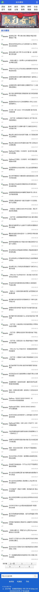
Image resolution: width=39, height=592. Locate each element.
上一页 (12, 564)
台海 (16, 10)
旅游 (36, 10)
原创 (3, 7)
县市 (3, 10)
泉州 (10, 7)
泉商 (23, 10)
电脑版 (19, 581)
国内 (23, 7)
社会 (36, 7)
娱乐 (16, 7)
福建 (10, 10)
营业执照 (26, 591)
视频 (29, 10)
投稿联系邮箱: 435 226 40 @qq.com (25, 589)
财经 (29, 7)
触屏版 (11, 581)
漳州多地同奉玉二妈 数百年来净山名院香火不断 (19, 27)
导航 (27, 581)
